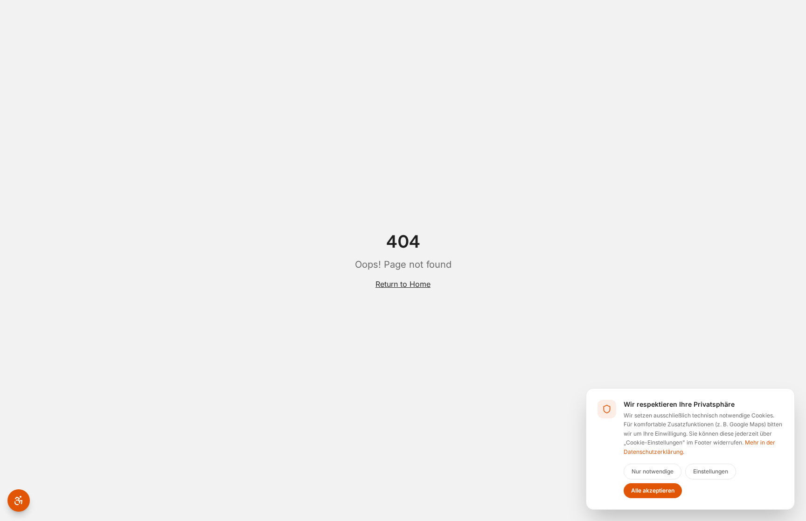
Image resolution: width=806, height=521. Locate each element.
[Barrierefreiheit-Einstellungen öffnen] (18, 500)
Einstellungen (710, 471)
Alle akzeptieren (652, 490)
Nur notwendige (653, 471)
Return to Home (403, 284)
